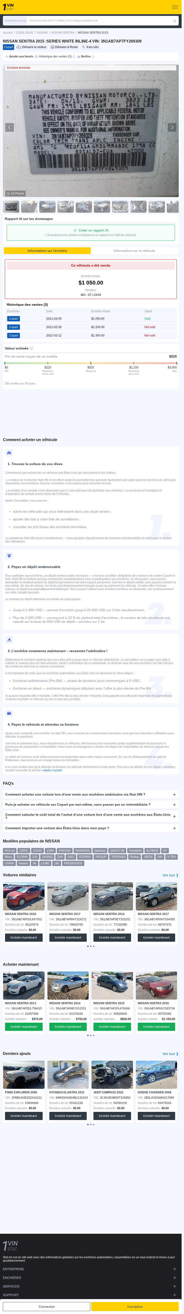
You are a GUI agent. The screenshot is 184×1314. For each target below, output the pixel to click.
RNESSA (65, 850)
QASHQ (47, 857)
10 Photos (17, 193)
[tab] (88, 946)
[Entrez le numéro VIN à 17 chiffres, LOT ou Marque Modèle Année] (174, 21)
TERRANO (118, 857)
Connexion (47, 1306)
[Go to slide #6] (102, 207)
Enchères (12, 1278)
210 (34, 857)
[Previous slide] (9, 127)
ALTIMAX (152, 850)
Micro (8, 857)
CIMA (50, 850)
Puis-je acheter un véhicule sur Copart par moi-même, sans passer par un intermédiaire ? (78, 804)
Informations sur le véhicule (134, 251)
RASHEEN (82, 850)
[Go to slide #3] (47, 207)
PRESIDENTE (73, 863)
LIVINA (9, 863)
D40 (60, 857)
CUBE (45, 863)
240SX (37, 850)
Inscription (135, 1306)
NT (165, 850)
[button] (15, 20)
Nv (34, 863)
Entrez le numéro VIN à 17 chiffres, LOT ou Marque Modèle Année (63, 20)
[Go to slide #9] (157, 207)
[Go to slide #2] (29, 207)
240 (159, 857)
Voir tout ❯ (170, 875)
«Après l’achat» (52, 770)
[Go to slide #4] (66, 207)
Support (11, 1295)
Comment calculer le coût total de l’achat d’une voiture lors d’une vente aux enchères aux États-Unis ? (88, 816)
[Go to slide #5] (84, 207)
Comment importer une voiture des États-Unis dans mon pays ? (57, 828)
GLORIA (22, 857)
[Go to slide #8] (138, 207)
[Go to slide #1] (11, 207)
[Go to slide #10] (175, 207)
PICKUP (101, 857)
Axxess (23, 863)
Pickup (134, 857)
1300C (23, 850)
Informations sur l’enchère (47, 251)
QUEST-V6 (117, 850)
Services (11, 1286)
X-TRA (171, 857)
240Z (71, 857)
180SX (148, 857)
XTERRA (85, 857)
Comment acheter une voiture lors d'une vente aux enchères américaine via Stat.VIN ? (75, 794)
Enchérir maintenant (24, 937)
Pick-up (10, 850)
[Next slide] (172, 127)
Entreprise (13, 1269)
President (135, 850)
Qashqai (99, 850)
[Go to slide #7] (120, 207)
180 (56, 863)
